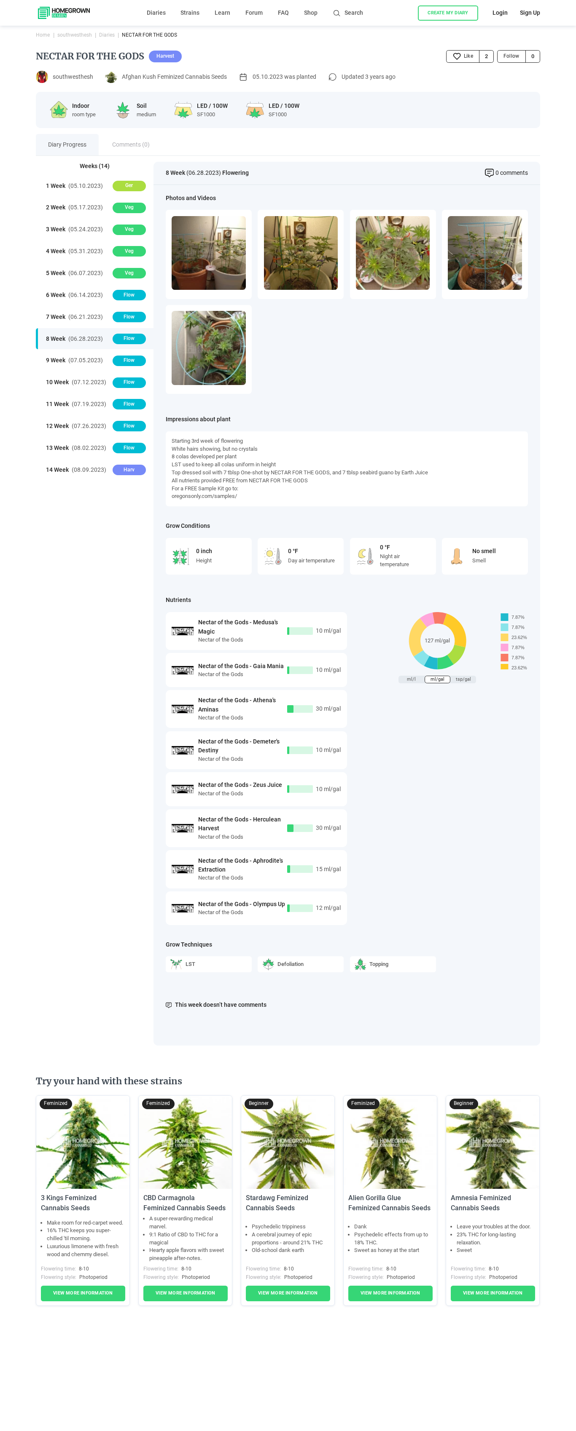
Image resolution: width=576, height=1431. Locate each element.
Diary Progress (67, 144)
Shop (311, 12)
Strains (189, 12)
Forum (254, 12)
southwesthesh (74, 35)
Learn (222, 12)
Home (43, 35)
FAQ (283, 12)
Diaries (156, 12)
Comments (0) (131, 144)
